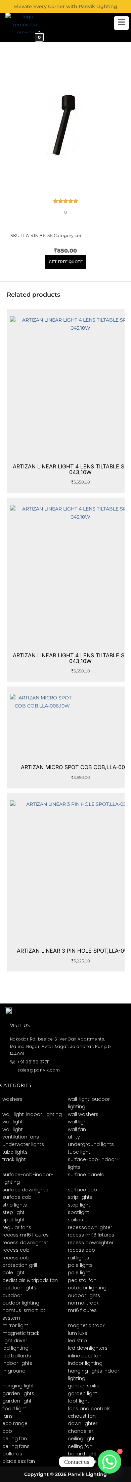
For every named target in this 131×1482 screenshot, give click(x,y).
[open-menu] (121, 23)
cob (79, 235)
